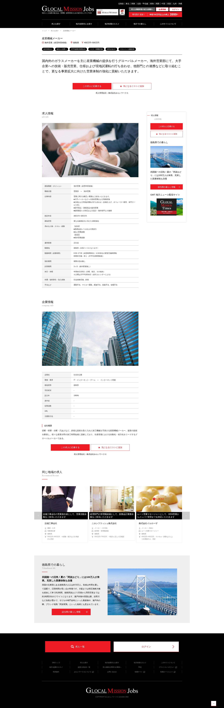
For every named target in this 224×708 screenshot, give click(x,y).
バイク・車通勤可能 (96, 49)
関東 (133, 4)
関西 (157, 4)
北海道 (121, 4)
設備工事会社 (51, 523)
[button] (186, 516)
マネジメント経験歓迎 (127, 49)
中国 (163, 4)
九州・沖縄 (177, 4)
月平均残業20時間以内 (78, 49)
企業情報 (158, 119)
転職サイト (139, 672)
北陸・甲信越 (142, 4)
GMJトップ (56, 663)
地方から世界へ (62, 49)
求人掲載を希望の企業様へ (112, 667)
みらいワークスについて (82, 672)
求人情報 (154, 115)
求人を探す (56, 24)
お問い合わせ (112, 672)
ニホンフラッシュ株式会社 (104, 523)
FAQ (139, 667)
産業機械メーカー (69, 31)
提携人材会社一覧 (84, 667)
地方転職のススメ (112, 24)
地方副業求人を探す (84, 24)
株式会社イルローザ (148, 523)
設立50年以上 (48, 49)
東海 (152, 4)
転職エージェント (166, 672)
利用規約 (56, 672)
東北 (127, 4)
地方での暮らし (140, 24)
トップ (44, 31)
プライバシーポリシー (166, 667)
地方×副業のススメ (56, 667)
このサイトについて (168, 24)
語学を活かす (111, 49)
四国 (169, 4)
